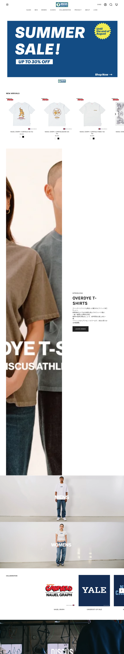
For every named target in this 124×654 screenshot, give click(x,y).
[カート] (116, 5)
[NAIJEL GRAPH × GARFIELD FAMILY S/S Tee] (92, 114)
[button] (36, 10)
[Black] (23, 137)
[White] (20, 137)
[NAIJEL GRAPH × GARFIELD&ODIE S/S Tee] (57, 114)
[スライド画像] (62, 49)
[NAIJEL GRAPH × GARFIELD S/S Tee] (21, 114)
